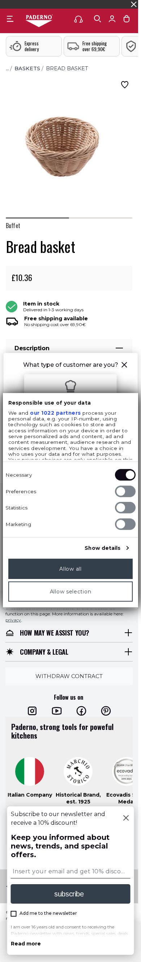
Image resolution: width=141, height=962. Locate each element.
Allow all (70, 569)
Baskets (27, 68)
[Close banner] (133, 4)
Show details (102, 548)
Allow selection (70, 591)
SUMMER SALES (21, 4)
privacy (13, 620)
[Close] (126, 819)
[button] (124, 366)
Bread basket (67, 68)
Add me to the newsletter (48, 913)
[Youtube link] (57, 711)
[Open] (97, 18)
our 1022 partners (55, 413)
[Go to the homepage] (39, 21)
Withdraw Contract (69, 676)
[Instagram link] (32, 711)
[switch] (125, 491)
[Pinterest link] (106, 711)
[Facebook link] (81, 711)
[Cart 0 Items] (126, 20)
